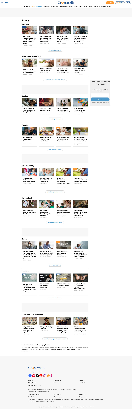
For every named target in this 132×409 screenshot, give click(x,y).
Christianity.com (32, 397)
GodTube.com (57, 394)
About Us (30, 380)
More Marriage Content (55, 50)
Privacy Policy (31, 382)
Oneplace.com (83, 397)
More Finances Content (55, 298)
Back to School (93, 6)
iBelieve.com (82, 394)
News (75, 6)
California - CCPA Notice (34, 385)
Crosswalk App (58, 380)
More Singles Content (55, 119)
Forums (39, 6)
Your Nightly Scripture (66, 6)
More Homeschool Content (55, 222)
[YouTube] (40, 375)
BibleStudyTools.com (33, 394)
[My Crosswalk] (120, 2)
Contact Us (82, 380)
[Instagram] (44, 375)
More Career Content (55, 265)
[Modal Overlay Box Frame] (100, 93)
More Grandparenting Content (55, 192)
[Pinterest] (33, 375)
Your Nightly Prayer (104, 6)
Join (110, 2)
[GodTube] (51, 375)
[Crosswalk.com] (66, 2)
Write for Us (82, 382)
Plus (33, 6)
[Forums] (48, 375)
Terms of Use (57, 382)
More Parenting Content (55, 149)
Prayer (85, 6)
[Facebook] (30, 375)
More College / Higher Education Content (55, 339)
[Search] (6, 2)
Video (80, 6)
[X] (37, 375)
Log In (128, 2)
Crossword (46, 6)
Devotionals (54, 6)
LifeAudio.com (57, 397)
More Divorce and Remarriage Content (55, 79)
